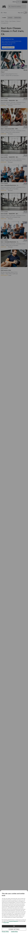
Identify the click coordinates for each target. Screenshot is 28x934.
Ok (14, 926)
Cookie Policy (14, 931)
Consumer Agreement (13, 921)
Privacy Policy (6, 922)
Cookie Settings (14, 929)
